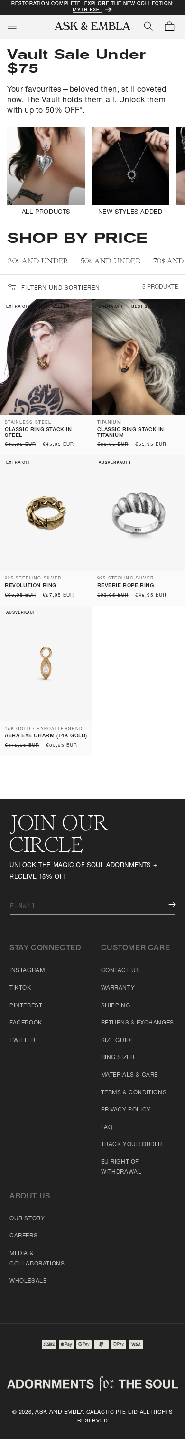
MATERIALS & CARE (129, 1075)
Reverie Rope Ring (125, 586)
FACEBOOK (25, 1023)
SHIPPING (115, 1006)
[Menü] (11, 26)
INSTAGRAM (27, 971)
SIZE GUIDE (117, 1040)
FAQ (107, 1127)
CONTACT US (120, 971)
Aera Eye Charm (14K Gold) (46, 736)
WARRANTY (118, 988)
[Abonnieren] (165, 904)
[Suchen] (148, 26)
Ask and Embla (59, 1412)
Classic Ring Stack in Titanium (131, 432)
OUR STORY (27, 1219)
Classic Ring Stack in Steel (38, 432)
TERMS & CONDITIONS (134, 1093)
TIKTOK (20, 988)
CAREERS (23, 1236)
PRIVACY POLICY (126, 1110)
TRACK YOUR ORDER (132, 1145)
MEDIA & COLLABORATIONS (37, 1259)
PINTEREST (25, 1006)
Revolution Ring (30, 586)
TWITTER (22, 1040)
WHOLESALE (27, 1281)
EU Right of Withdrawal (121, 1167)
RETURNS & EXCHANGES (137, 1023)
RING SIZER (118, 1058)
